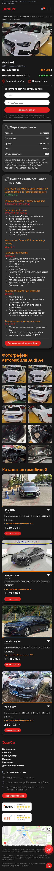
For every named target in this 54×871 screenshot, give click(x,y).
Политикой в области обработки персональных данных (26, 116)
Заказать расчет (27, 109)
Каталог (6, 752)
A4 (39, 16)
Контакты (7, 762)
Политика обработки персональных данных (20, 863)
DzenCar (5, 16)
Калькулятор (9, 755)
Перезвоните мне (14, 795)
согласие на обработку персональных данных (26, 864)
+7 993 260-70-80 (8, 3)
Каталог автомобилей (20, 16)
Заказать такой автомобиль (22, 343)
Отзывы (6, 759)
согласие (33, 117)
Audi (34, 16)
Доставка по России (13, 765)
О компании (8, 749)
